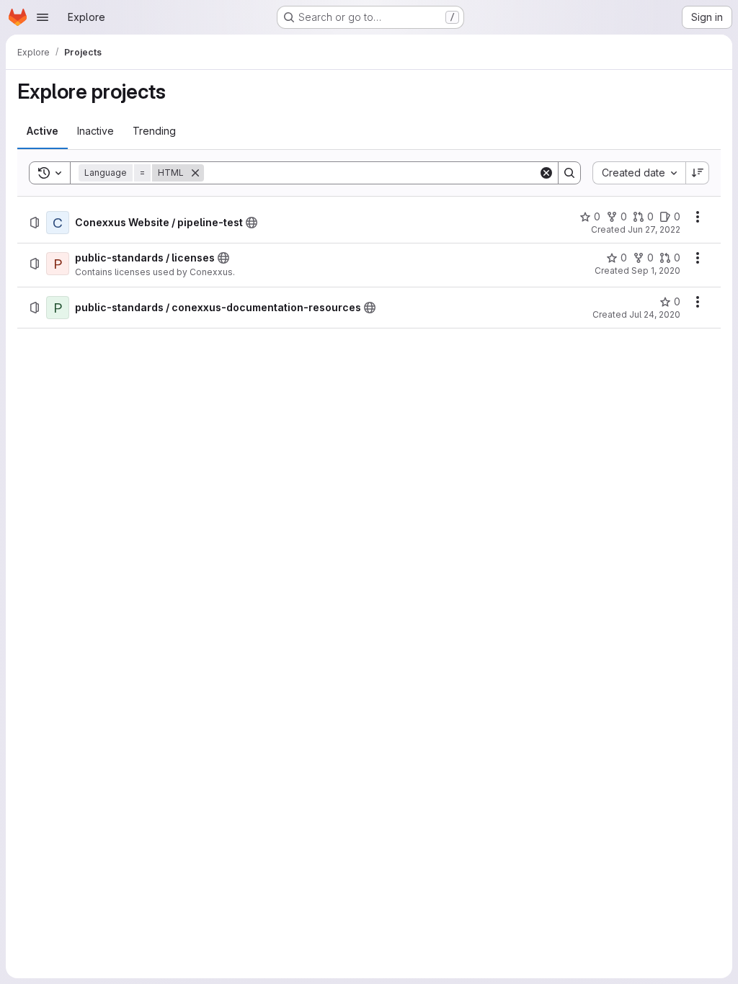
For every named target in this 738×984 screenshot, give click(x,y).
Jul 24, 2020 (654, 314)
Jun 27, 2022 (654, 229)
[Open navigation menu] (42, 17)
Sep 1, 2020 (655, 270)
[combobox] (638, 172)
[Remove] (195, 173)
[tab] (42, 131)
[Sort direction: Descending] (697, 172)
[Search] (569, 172)
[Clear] (546, 173)
